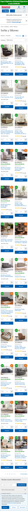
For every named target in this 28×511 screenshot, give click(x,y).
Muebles (7, 26)
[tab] (14, 490)
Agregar (7, 74)
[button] (24, 11)
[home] (5, 7)
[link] (7, 56)
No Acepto (22, 507)
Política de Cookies (12, 503)
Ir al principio (23, 474)
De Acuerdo (6, 507)
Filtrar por (18, 35)
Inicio (2, 26)
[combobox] (12, 11)
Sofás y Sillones (13, 26)
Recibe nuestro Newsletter (11, 480)
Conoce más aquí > (16, 22)
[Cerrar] (26, 15)
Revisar (14, 507)
